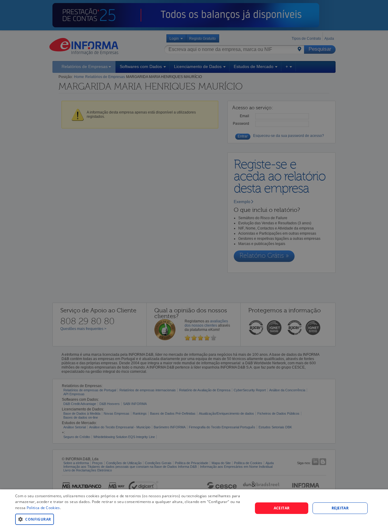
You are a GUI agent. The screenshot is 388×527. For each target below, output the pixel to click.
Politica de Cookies (43, 507)
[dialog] (194, 508)
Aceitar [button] (282, 508)
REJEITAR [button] (340, 508)
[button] (130, 518)
